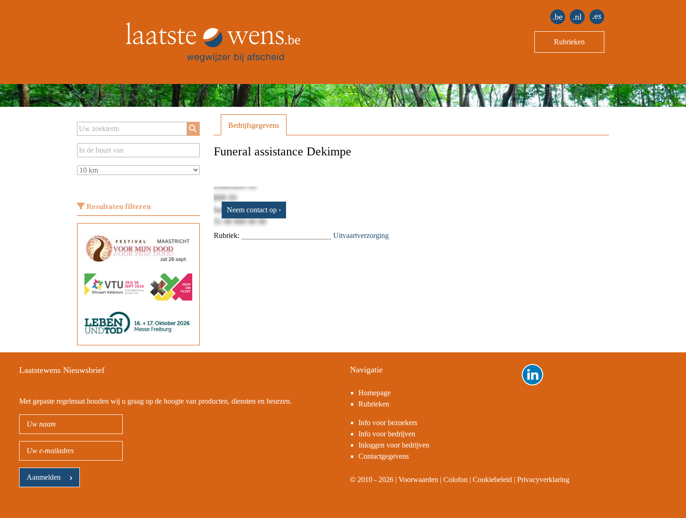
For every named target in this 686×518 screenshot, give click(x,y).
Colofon (455, 479)
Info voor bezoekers (387, 423)
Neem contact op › (254, 210)
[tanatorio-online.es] (596, 16)
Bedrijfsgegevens (253, 125)
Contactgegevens (383, 456)
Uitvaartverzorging (361, 235)
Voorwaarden (418, 479)
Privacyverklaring (543, 479)
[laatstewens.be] (557, 16)
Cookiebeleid (492, 479)
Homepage (374, 393)
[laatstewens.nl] (577, 16)
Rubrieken (569, 42)
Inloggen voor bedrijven (393, 445)
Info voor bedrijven (386, 434)
